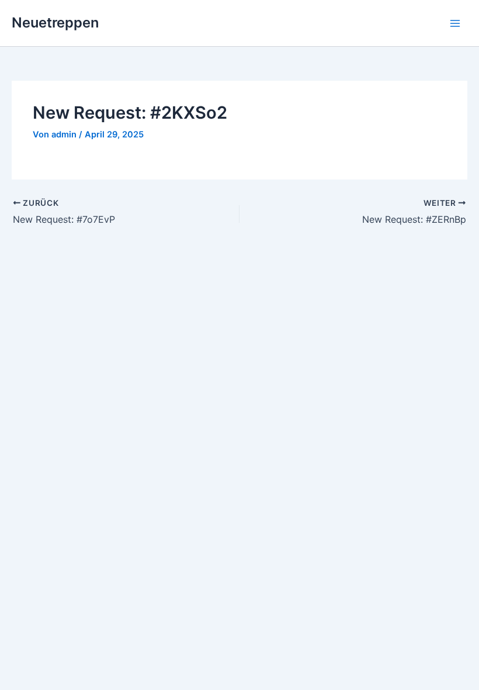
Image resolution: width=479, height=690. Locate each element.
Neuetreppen (55, 22)
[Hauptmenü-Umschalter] (455, 23)
